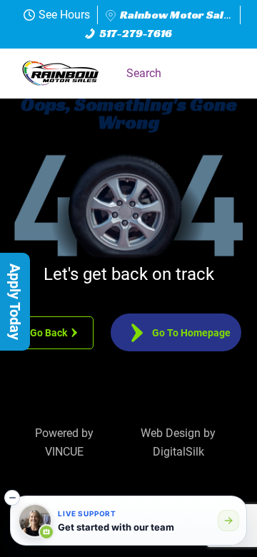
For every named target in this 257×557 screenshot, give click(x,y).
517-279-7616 (136, 33)
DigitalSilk (178, 451)
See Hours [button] (64, 14)
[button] (224, 73)
